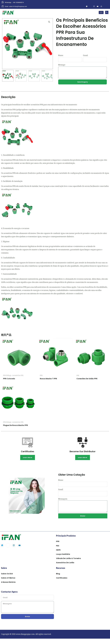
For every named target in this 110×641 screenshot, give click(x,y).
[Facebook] (90, 6)
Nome (60, 480)
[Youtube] (19, 545)
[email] (101, 6)
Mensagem (62, 499)
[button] (106, 12)
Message (61, 65)
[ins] (94, 6)
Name (60, 55)
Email (85, 55)
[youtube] (97, 6)
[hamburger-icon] (101, 12)
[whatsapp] (86, 6)
